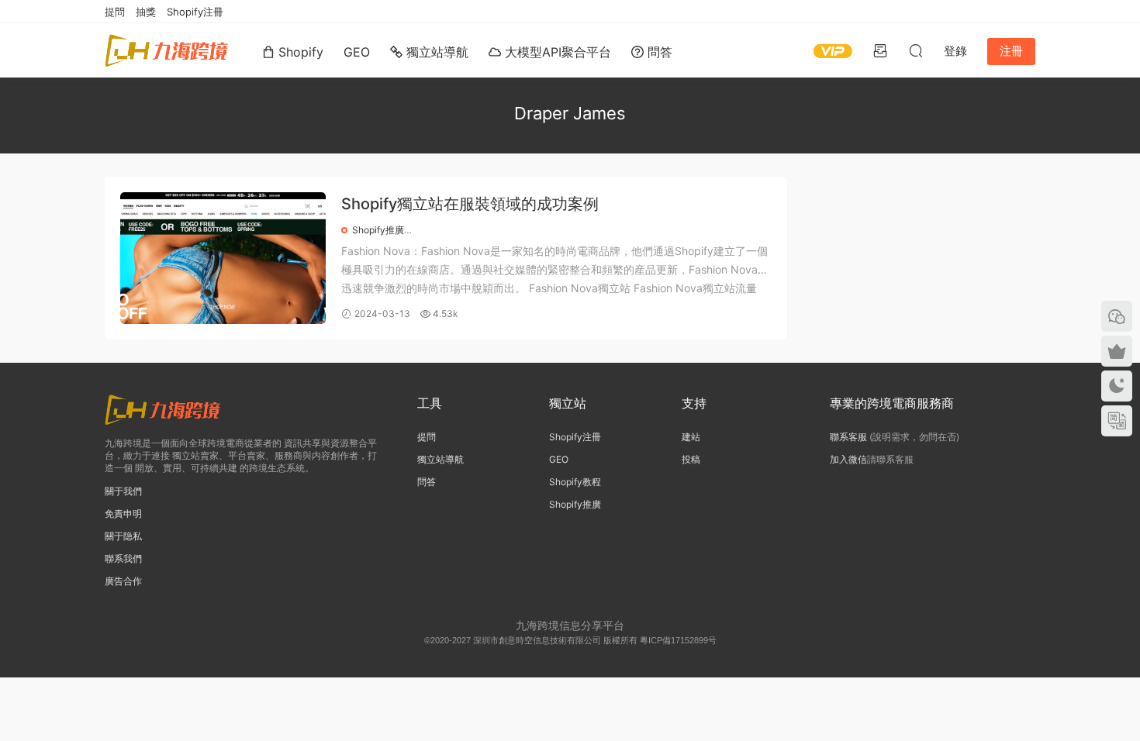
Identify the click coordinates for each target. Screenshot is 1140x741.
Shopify (299, 52)
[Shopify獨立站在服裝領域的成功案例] (223, 258)
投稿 (691, 459)
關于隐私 (123, 536)
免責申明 (123, 513)
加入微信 (848, 459)
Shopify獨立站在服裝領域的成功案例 (470, 204)
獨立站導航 (435, 52)
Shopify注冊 (195, 11)
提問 (115, 11)
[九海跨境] (167, 50)
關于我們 (123, 491)
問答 (658, 52)
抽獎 (146, 11)
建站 (691, 437)
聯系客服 (848, 437)
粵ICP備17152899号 (678, 640)
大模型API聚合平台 (556, 52)
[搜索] (916, 50)
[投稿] (880, 50)
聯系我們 (123, 558)
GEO (357, 52)
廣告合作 (123, 581)
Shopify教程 (575, 482)
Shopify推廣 (378, 230)
